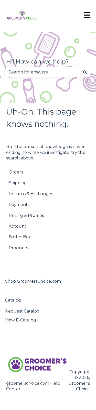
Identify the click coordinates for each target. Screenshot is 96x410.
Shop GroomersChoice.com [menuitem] (33, 281)
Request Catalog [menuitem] (22, 311)
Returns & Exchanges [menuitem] (31, 193)
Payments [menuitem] (19, 204)
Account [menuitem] (17, 226)
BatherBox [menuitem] (20, 236)
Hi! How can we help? (37, 61)
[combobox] (43, 72)
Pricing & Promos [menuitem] (26, 215)
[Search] (85, 72)
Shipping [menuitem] (18, 182)
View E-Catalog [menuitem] (20, 320)
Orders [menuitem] (16, 172)
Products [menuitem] (18, 247)
